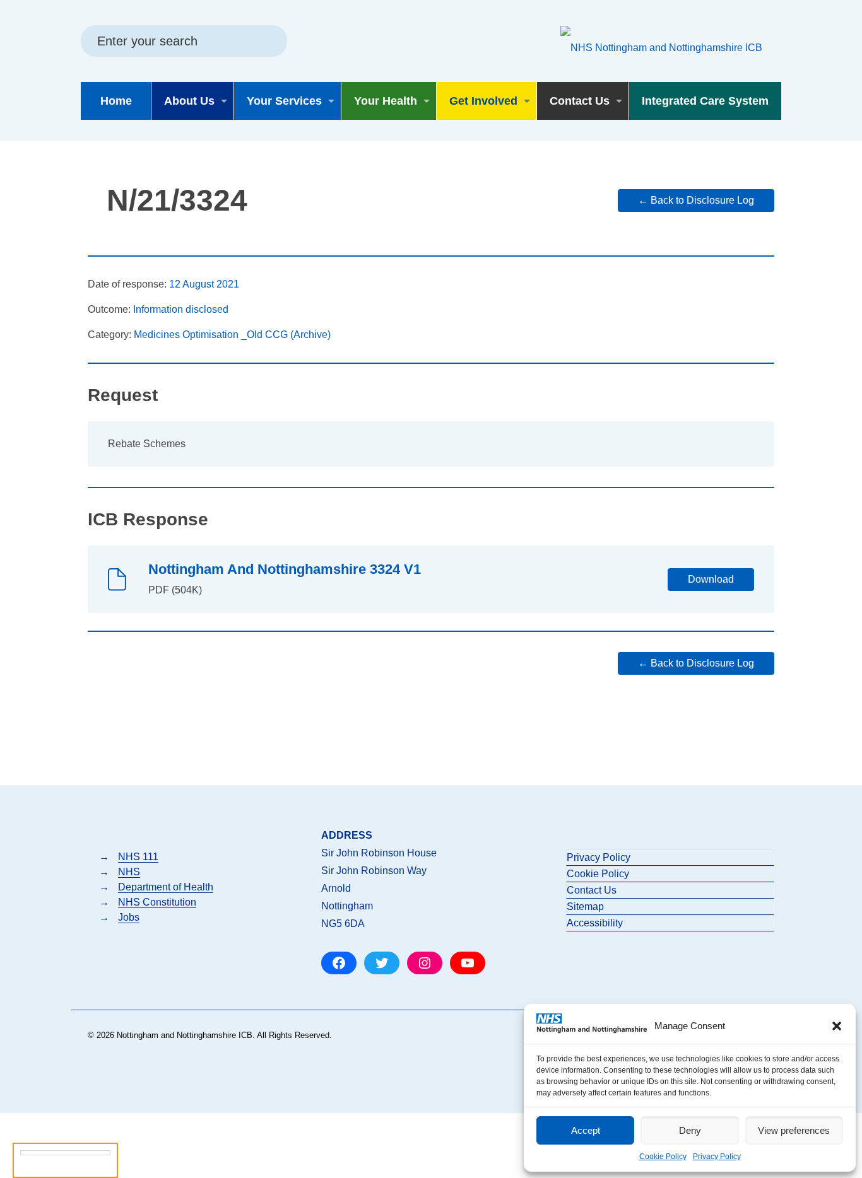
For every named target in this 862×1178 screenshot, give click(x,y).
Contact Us (592, 890)
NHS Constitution (157, 902)
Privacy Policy (717, 1156)
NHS (129, 871)
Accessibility (595, 923)
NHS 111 (138, 856)
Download (711, 579)
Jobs (128, 917)
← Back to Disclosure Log (696, 200)
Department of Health (165, 887)
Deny (690, 1130)
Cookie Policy (663, 1156)
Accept (585, 1130)
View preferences (794, 1130)
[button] (836, 1026)
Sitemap (585, 906)
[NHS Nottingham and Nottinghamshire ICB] (661, 47)
